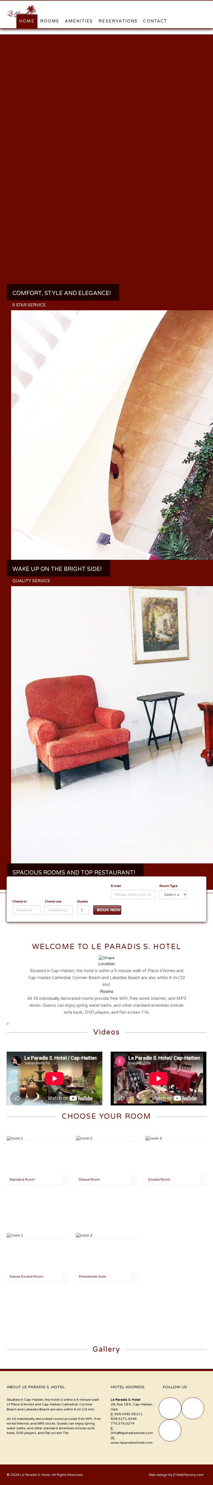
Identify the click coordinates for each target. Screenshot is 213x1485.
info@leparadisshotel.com (132, 1433)
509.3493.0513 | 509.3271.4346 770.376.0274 (126, 1418)
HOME (27, 21)
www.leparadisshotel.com (132, 1443)
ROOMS (49, 21)
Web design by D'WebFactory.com (176, 1475)
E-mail (116, 886)
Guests (82, 901)
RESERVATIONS (118, 21)
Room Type (168, 886)
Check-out (53, 901)
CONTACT (155, 21)
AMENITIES (79, 21)
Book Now (108, 909)
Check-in (19, 901)
